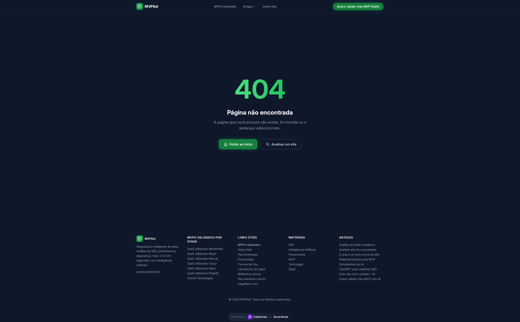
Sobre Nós (270, 6)
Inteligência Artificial (302, 249)
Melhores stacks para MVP (357, 259)
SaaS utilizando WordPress (205, 248)
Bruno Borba (281, 316)
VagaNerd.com (248, 283)
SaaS (292, 269)
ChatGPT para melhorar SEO (358, 269)
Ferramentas (297, 254)
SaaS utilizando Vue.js (202, 263)
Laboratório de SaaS (251, 269)
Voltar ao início (240, 144)
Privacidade (246, 259)
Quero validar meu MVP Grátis (358, 6)
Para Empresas (248, 254)
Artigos (248, 6)
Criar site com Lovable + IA (357, 274)
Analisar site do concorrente (357, 249)
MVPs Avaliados (225, 6)
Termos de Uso (248, 264)
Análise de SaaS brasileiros (357, 244)
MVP (292, 259)
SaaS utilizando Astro (201, 268)
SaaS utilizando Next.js (202, 258)
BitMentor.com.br (249, 274)
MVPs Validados (249, 244)
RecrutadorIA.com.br (252, 279)
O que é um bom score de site (359, 254)
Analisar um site (283, 144)
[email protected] (147, 271)
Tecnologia (296, 264)
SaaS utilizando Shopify (203, 273)
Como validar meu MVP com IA (360, 279)
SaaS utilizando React (201, 253)
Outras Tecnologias (200, 278)
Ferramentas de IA (351, 264)
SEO (291, 244)
